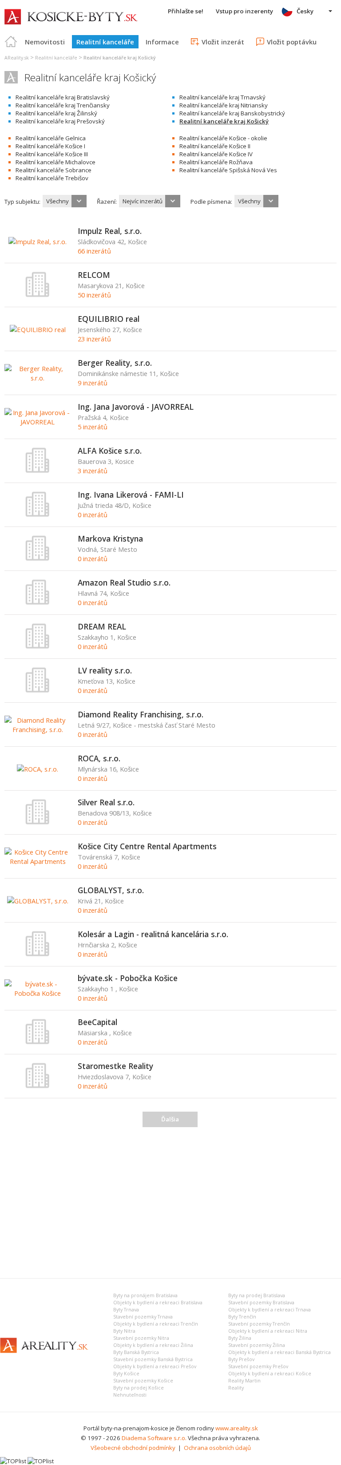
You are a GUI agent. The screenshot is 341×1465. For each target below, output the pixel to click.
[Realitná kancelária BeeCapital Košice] (38, 1042)
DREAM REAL (102, 626)
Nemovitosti (45, 41)
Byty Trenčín (242, 1317)
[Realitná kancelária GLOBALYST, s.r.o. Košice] (37, 900)
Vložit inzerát (223, 41)
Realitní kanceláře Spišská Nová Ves (228, 170)
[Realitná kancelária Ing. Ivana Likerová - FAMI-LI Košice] (38, 515)
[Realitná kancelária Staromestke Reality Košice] (38, 1086)
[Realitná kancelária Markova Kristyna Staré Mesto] (38, 558)
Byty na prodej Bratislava (256, 1295)
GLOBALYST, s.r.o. (111, 890)
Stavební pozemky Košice (143, 1381)
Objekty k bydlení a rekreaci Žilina (153, 1345)
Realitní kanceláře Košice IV (216, 154)
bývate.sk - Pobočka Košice (128, 978)
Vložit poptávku (292, 41)
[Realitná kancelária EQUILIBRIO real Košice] (38, 329)
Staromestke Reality (115, 1066)
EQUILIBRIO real (108, 319)
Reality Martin (244, 1381)
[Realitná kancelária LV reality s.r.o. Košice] (38, 690)
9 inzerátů (92, 382)
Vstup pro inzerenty (244, 11)
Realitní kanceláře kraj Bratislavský (63, 97)
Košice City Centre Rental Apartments (147, 846)
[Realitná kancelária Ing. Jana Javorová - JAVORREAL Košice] (37, 421)
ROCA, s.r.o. (99, 758)
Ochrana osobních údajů (217, 1448)
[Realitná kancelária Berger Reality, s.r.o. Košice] (37, 377)
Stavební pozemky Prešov (258, 1366)
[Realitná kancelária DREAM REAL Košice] (38, 646)
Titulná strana (11, 41)
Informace (162, 41)
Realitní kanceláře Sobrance (53, 170)
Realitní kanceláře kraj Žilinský (56, 113)
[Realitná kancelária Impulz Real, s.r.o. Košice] (37, 241)
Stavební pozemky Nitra (141, 1338)
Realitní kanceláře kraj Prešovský (60, 121)
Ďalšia (170, 1119)
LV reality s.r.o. (105, 670)
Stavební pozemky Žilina (256, 1345)
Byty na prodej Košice (138, 1388)
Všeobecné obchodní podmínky (133, 1448)
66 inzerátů (94, 250)
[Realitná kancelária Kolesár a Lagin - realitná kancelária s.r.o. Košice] (38, 954)
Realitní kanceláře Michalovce (55, 162)
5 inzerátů (92, 426)
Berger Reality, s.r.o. (115, 363)
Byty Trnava (126, 1310)
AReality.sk (16, 58)
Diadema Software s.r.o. (154, 1438)
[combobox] (65, 201)
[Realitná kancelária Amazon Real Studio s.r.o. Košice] (38, 602)
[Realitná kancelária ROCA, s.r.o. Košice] (37, 768)
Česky (305, 11)
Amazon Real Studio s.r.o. (124, 582)
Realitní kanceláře (105, 41)
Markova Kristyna (110, 538)
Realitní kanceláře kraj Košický (224, 121)
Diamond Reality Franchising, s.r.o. (140, 714)
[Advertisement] (170, 1200)
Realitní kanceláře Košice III (52, 154)
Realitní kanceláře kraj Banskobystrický (232, 113)
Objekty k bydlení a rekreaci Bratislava (157, 1302)
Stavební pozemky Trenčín (259, 1324)
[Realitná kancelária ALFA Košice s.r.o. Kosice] (38, 471)
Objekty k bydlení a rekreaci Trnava (269, 1310)
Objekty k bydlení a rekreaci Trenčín (155, 1324)
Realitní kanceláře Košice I (50, 146)
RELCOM (94, 275)
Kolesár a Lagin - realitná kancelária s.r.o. (153, 934)
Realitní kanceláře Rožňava (216, 162)
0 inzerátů (92, 514)
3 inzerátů (92, 470)
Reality (236, 1388)
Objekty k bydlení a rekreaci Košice (269, 1373)
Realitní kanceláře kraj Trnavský (222, 97)
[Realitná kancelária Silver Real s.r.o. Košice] (38, 822)
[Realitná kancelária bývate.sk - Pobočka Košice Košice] (37, 993)
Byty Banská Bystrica (136, 1352)
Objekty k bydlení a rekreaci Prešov (154, 1366)
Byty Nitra (124, 1331)
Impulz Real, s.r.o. (110, 231)
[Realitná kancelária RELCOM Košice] (38, 295)
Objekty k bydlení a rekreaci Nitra (267, 1331)
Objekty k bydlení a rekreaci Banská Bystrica (279, 1352)
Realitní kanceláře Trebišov (52, 178)
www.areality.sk (236, 1428)
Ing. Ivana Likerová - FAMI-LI (131, 494)
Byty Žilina (239, 1338)
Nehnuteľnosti (130, 1395)
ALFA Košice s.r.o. (110, 450)
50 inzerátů (94, 294)
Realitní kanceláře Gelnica (51, 138)
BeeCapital (97, 1022)
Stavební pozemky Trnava (143, 1317)
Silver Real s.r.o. (106, 802)
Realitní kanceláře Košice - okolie (223, 138)
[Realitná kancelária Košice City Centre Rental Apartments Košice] (37, 861)
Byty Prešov (241, 1359)
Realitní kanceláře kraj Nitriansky (223, 105)
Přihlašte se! (185, 11)
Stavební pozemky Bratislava (261, 1302)
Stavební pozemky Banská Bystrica (153, 1359)
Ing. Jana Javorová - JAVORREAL (136, 407)
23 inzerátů (94, 338)
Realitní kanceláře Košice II (214, 146)
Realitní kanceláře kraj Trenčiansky (63, 105)
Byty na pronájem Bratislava (145, 1295)
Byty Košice (126, 1373)
